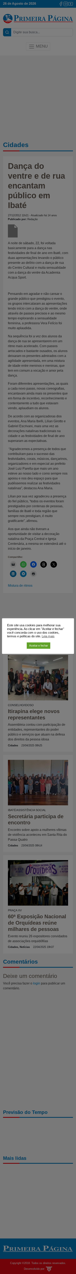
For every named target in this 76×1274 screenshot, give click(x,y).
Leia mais (48, 636)
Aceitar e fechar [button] (38, 645)
